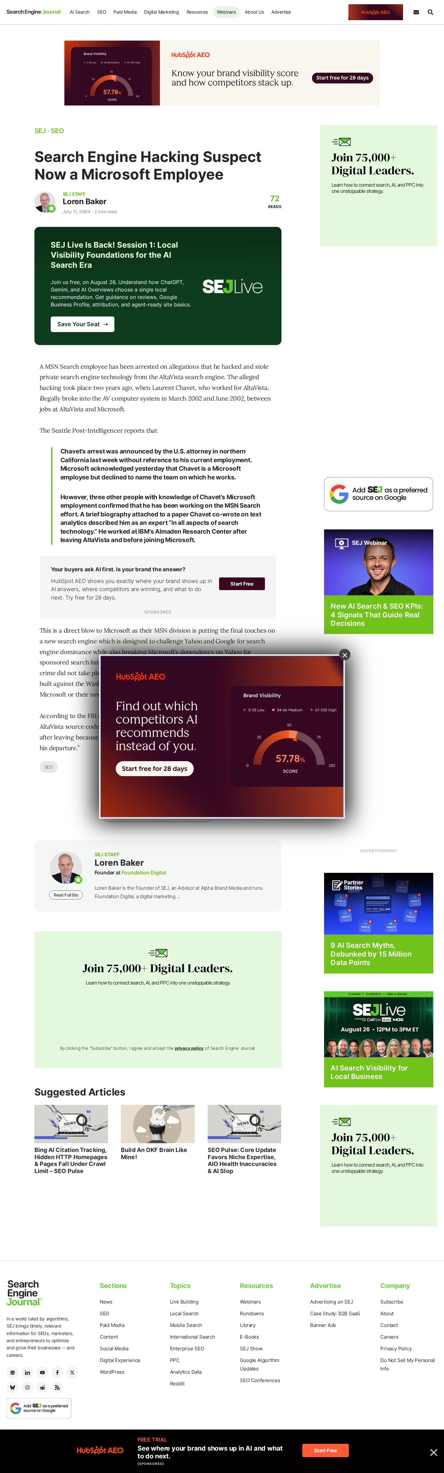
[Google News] (12, 1372)
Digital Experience (120, 1360)
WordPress (112, 1372)
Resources (197, 12)
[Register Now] (378, 562)
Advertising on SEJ (331, 1302)
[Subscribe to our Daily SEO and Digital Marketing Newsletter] (416, 12)
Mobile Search (186, 1325)
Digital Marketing (161, 12)
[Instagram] (27, 1387)
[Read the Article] (71, 1124)
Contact (389, 1325)
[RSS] (57, 1387)
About (387, 1313)
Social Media (114, 1348)
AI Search (80, 12)
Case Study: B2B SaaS (335, 1313)
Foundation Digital (144, 872)
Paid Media (125, 12)
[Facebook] (57, 1372)
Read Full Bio (66, 894)
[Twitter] (72, 1372)
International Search (192, 1337)
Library (247, 1325)
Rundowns (252, 1313)
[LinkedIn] (27, 1372)
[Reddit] (42, 1387)
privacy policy (189, 1048)
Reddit (177, 1383)
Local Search (184, 1313)
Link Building (184, 1302)
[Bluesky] (12, 1387)
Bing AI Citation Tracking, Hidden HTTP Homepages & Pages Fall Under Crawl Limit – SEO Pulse (71, 1160)
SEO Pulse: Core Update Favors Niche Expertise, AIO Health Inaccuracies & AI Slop (242, 1160)
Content (109, 1337)
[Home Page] (34, 12)
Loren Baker (85, 201)
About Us (254, 12)
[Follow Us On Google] (379, 494)
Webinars (226, 12)
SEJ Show (251, 1348)
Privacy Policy (395, 1348)
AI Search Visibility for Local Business (369, 1072)
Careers (389, 1337)
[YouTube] (42, 1372)
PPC (175, 1360)
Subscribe (391, 1302)
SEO (101, 12)
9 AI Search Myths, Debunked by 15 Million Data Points (371, 954)
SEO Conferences (260, 1380)
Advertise (281, 12)
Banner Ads (323, 1325)
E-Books (249, 1337)
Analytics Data (186, 1372)
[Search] (430, 12)
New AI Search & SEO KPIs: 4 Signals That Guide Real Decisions (377, 614)
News (106, 1302)
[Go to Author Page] (45, 202)
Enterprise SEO (187, 1348)
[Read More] (378, 903)
